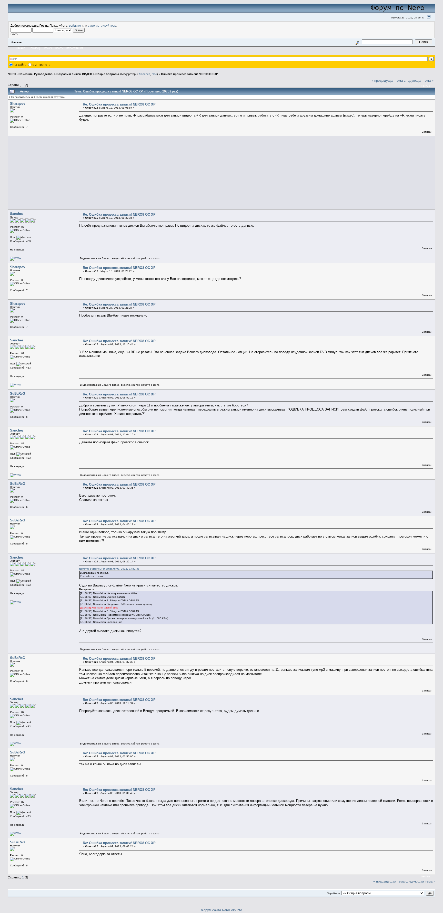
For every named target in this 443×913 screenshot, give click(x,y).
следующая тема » (419, 80)
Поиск (48, 48)
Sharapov (17, 104)
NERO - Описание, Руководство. (30, 74)
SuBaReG (17, 393)
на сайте (20, 65)
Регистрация (75, 48)
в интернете (42, 65)
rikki (154, 74)
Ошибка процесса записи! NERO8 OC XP (189, 74)
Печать (425, 86)
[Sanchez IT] (15, 258)
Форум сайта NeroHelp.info (221, 910)
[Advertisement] (162, 173)
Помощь (36, 48)
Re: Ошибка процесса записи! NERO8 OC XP (119, 104)
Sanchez (144, 74)
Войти (59, 48)
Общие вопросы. (107, 74)
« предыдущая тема (387, 80)
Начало (20, 48)
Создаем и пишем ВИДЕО (74, 74)
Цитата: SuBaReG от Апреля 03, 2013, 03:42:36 (109, 568)
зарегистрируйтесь (102, 25)
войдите (75, 25)
